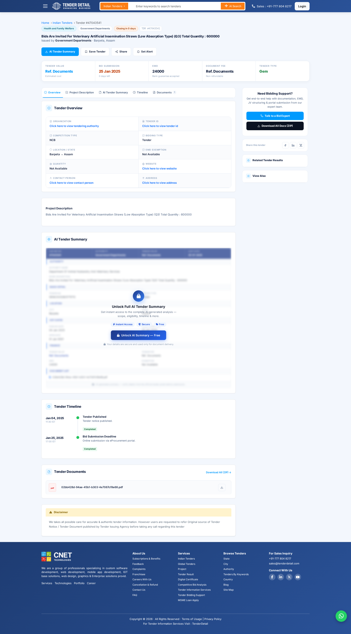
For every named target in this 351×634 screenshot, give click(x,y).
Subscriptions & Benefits (146, 558)
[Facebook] (285, 145)
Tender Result (186, 574)
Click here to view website (159, 168)
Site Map (228, 589)
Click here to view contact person (71, 182)
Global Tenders (186, 563)
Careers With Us (141, 579)
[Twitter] (289, 577)
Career (91, 583)
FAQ (134, 595)
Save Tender (97, 51)
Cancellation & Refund (145, 584)
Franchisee (138, 574)
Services (46, 583)
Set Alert (147, 51)
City (225, 563)
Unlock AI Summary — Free (140, 335)
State (226, 558)
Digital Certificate (188, 579)
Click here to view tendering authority (74, 126)
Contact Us (138, 589)
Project (182, 569)
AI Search (235, 6)
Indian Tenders (113, 6)
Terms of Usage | (192, 619)
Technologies (63, 583)
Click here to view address (159, 182)
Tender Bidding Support (191, 595)
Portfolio (79, 583)
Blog (226, 584)
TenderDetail (200, 623)
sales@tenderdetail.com (284, 563)
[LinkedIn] (293, 145)
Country (228, 579)
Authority (228, 569)
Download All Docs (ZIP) (277, 125)
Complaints (138, 569)
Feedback (138, 563)
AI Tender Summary (62, 51)
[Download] (221, 487)
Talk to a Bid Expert (277, 115)
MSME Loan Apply (188, 600)
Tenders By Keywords (236, 574)
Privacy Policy (212, 619)
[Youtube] (298, 577)
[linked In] (280, 577)
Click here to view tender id (160, 126)
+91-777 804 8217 (280, 558)
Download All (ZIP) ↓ (218, 472)
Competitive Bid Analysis (192, 584)
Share (123, 51)
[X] (301, 145)
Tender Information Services (194, 589)
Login (302, 6)
